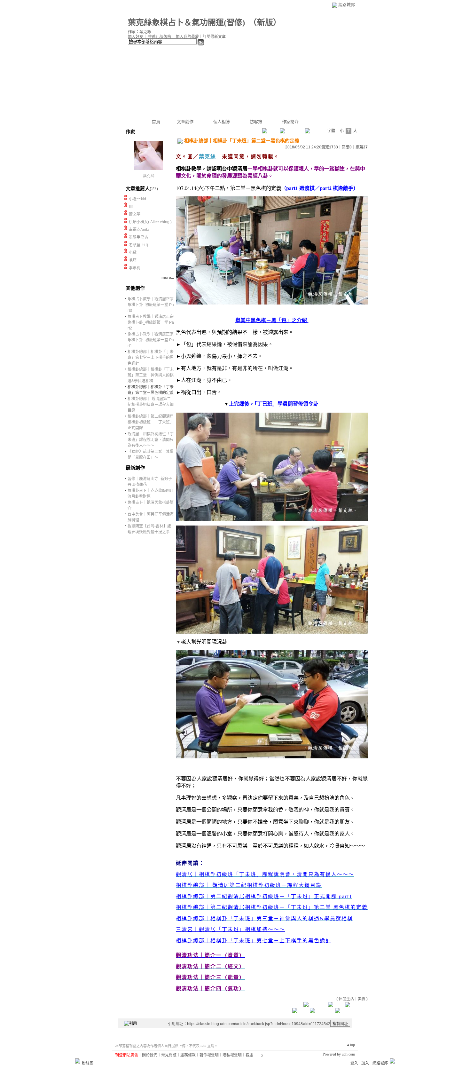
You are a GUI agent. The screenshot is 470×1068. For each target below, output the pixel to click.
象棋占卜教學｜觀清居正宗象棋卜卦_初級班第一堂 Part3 (151, 305)
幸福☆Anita (139, 229)
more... (167, 277)
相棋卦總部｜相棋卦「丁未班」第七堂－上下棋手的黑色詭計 (151, 358)
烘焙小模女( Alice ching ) (150, 222)
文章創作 (185, 121)
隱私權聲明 (232, 1055)
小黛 (133, 252)
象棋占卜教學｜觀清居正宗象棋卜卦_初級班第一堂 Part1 (151, 340)
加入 (365, 1063)
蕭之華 (134, 214)
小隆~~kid (137, 199)
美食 (361, 999)
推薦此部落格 (159, 37)
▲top (350, 1044)
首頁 (156, 121)
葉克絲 (148, 176)
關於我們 (149, 1055)
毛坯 (133, 260)
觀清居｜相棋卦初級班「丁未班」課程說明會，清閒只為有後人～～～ (151, 440)
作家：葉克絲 (139, 32)
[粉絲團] (77, 1061)
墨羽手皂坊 (138, 237)
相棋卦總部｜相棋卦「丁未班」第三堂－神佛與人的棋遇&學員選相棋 (151, 375)
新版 (265, 22)
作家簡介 (290, 121)
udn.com (348, 1054)
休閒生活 (346, 999)
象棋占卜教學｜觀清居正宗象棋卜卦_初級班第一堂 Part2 (151, 322)
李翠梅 (134, 268)
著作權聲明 (209, 1055)
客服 (249, 1055)
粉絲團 (87, 1063)
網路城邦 (346, 4)
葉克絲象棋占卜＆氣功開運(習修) (186, 22)
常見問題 (168, 1055)
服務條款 (188, 1055)
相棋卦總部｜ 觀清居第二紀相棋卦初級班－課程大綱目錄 (151, 405)
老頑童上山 (138, 245)
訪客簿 (256, 121)
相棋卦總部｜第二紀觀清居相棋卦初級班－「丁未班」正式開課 (151, 422)
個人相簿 (221, 121)
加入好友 (135, 37)
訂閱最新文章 (214, 37)
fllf (131, 206)
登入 (354, 1063)
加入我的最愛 (187, 37)
